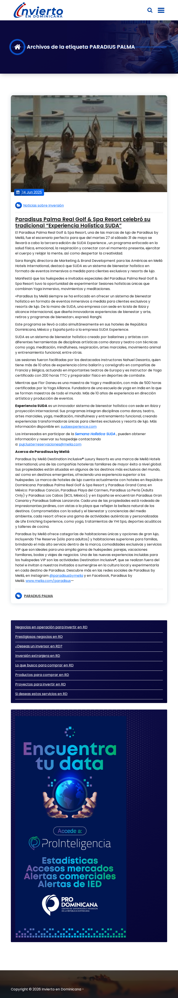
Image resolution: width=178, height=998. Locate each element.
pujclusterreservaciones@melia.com (50, 444)
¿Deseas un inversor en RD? (38, 646)
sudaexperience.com (79, 426)
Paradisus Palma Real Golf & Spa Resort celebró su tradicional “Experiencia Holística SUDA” (82, 222)
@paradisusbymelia (66, 575)
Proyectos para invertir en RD (40, 684)
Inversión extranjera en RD (37, 655)
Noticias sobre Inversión (43, 205)
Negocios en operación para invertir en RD (51, 627)
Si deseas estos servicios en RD (41, 693)
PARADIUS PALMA (38, 595)
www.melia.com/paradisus (48, 580)
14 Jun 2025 (31, 192)
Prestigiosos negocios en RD (39, 636)
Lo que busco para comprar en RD (44, 665)
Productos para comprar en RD (42, 674)
